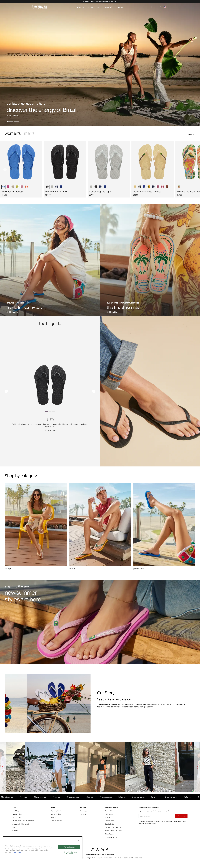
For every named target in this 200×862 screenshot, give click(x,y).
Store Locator (110, 834)
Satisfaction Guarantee (113, 827)
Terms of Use (16, 817)
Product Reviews (56, 821)
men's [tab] (29, 133)
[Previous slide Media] (2, 163)
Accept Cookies (69, 847)
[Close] (78, 840)
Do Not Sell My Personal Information (69, 852)
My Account (84, 811)
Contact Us (109, 811)
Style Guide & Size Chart (113, 831)
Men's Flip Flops (56, 814)
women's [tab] (13, 133)
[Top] (194, 849)
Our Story (15, 811)
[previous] (5, 169)
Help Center (109, 814)
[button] (151, 7)
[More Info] (166, 7)
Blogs (14, 827)
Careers (15, 831)
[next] (195, 169)
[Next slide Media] (39, 163)
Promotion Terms (111, 837)
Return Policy (109, 821)
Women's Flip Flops (57, 811)
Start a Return (110, 824)
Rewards (83, 814)
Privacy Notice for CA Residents (23, 821)
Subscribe (181, 816)
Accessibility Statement (20, 824)
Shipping (108, 817)
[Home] (39, 7)
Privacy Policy (17, 814)
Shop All (53, 817)
